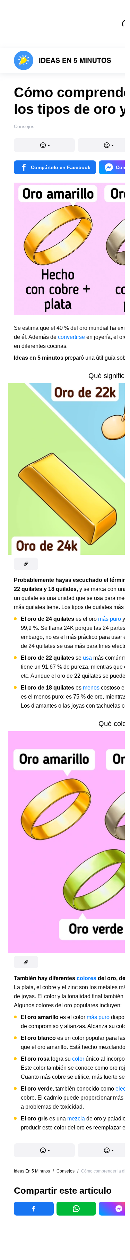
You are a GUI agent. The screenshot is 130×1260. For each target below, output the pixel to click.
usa (87, 658)
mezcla (76, 1118)
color (78, 1059)
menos (91, 688)
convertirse (71, 337)
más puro (109, 619)
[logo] (62, 60)
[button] (44, 145)
